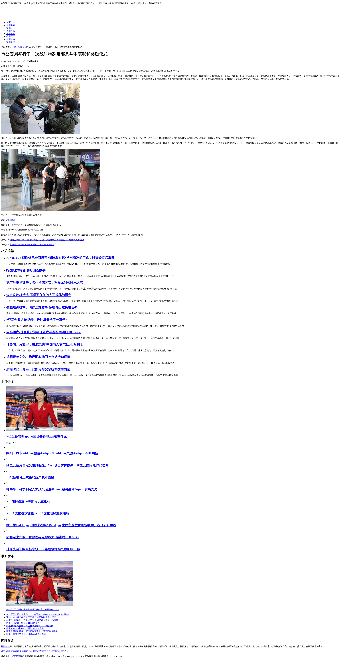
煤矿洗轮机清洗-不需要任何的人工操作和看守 (38, 295)
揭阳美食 (10, 42)
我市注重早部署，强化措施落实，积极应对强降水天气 (44, 282)
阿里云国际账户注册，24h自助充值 (22, 623)
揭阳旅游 (10, 39)
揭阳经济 (10, 28)
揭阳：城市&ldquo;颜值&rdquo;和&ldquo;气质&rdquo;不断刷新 (52, 453)
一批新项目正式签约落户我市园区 (30, 477)
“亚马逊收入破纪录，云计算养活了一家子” (36, 319)
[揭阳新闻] (21, 18)
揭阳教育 (10, 33)
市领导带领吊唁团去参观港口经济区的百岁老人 (32, 244)
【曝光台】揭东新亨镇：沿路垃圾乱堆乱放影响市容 (43, 549)
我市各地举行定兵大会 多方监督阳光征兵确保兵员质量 (32, 620)
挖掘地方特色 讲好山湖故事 (26, 270)
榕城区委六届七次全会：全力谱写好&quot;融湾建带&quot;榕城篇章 (37, 614)
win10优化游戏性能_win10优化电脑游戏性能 (37, 513)
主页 (14, 47)
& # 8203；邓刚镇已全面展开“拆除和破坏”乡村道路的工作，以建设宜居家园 (60, 258)
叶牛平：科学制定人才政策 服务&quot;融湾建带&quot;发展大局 (51, 489)
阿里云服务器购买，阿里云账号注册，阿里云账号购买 (32, 631)
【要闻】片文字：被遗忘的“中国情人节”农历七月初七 (44, 344)
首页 (8, 22)
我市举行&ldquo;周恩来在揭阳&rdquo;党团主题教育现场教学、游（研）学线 (61, 525)
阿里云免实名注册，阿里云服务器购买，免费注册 (29, 626)
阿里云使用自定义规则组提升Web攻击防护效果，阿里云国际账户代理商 (57, 465)
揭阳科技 (10, 31)
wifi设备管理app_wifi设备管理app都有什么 (36, 436)
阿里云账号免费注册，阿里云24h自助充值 (26, 634)
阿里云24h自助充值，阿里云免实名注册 (25, 628)
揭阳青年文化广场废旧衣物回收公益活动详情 (38, 357)
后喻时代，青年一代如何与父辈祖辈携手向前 (38, 369)
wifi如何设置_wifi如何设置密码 (28, 501)
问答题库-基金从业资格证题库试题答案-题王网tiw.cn (43, 332)
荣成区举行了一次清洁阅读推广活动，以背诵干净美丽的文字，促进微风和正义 (47, 239)
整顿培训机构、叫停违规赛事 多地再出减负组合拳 (42, 307)
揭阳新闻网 (17, 656)
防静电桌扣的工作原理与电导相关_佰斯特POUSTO (42, 537)
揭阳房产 (10, 36)
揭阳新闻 (10, 25)
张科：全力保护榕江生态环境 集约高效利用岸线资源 (31, 617)
